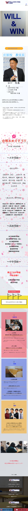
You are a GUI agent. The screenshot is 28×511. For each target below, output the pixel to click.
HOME (12, 474)
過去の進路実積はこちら (14, 291)
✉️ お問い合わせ (21, 510)
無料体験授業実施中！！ (14, 48)
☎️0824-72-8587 (6, 510)
